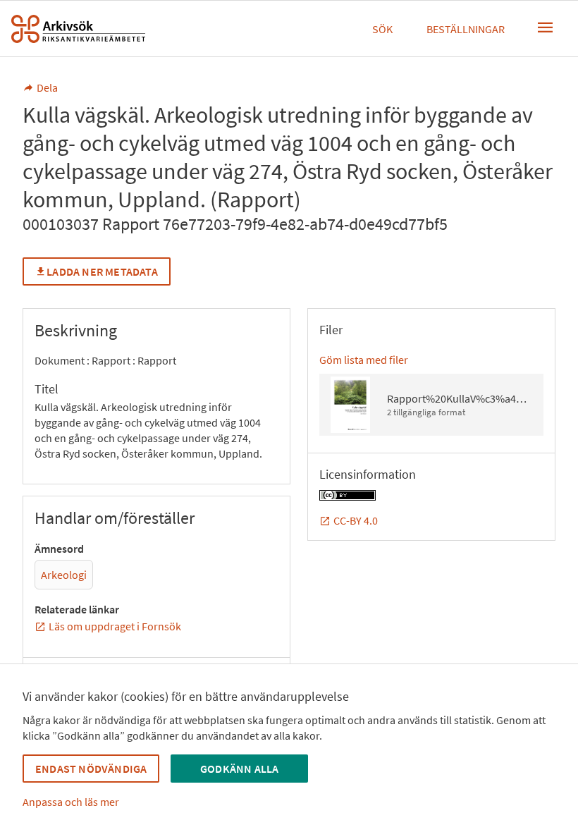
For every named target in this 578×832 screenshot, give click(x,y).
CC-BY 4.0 (355, 520)
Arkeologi (64, 575)
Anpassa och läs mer (71, 802)
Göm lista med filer (363, 360)
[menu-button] (545, 27)
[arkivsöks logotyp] (78, 29)
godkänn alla (239, 768)
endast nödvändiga (91, 768)
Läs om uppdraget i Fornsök (115, 626)
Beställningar (465, 29)
